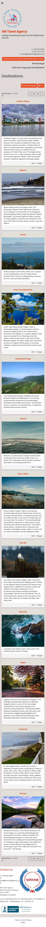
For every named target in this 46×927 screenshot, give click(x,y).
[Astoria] (23, 253)
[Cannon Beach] (23, 493)
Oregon (39, 163)
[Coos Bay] (23, 562)
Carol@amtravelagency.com (33, 54)
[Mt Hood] (23, 812)
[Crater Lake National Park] (23, 309)
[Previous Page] (30, 94)
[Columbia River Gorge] (23, 378)
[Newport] (23, 189)
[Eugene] (23, 681)
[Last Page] (38, 94)
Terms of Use (20, 920)
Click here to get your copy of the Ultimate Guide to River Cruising (23, 59)
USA (33, 163)
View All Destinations (29, 85)
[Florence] (23, 437)
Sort (42, 85)
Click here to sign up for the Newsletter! (28, 68)
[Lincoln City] (23, 748)
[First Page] (34, 94)
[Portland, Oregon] (23, 120)
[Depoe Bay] (23, 631)
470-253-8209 (39, 49)
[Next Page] (42, 94)
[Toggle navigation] (2, 3)
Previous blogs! (38, 64)
